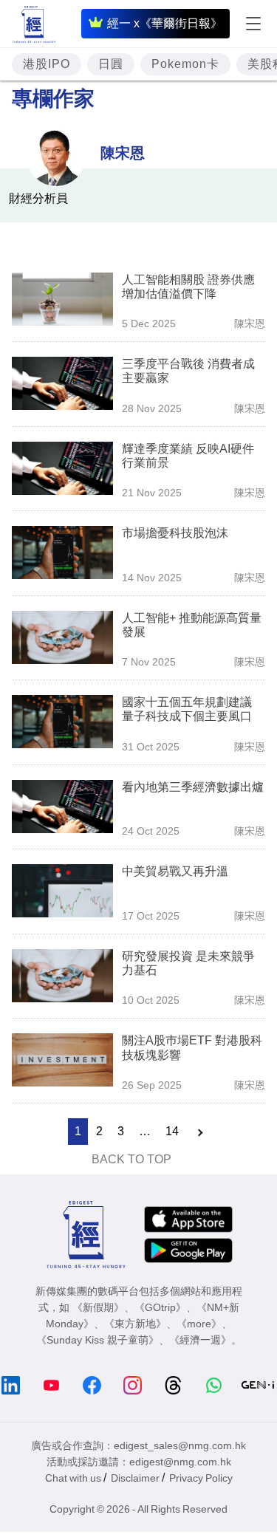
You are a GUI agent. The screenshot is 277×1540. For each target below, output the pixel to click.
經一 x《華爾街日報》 (164, 23)
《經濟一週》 (200, 1340)
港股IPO (46, 64)
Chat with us (73, 1478)
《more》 (199, 1323)
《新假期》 (98, 1307)
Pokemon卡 (185, 64)
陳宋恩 (122, 153)
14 (172, 1131)
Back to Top (131, 1159)
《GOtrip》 (160, 1307)
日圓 (110, 64)
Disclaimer (135, 1478)
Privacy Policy (201, 1478)
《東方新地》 (135, 1323)
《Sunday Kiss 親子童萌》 (97, 1340)
